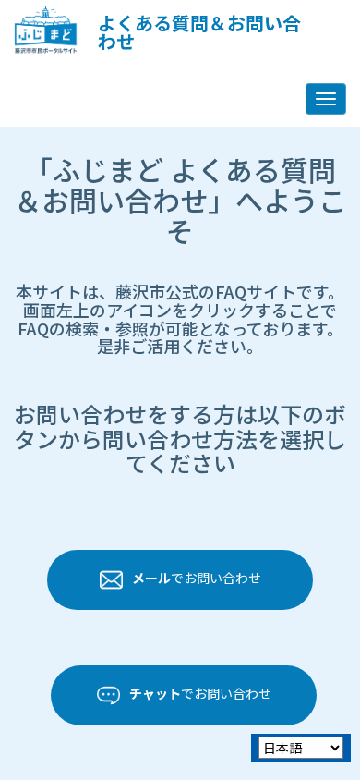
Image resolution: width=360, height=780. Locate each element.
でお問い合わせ (196, 578)
